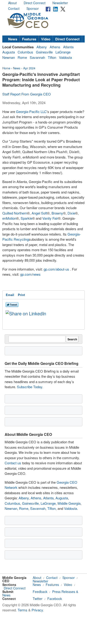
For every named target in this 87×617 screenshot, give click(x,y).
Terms (22, 609)
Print (21, 295)
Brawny (57, 213)
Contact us (13, 462)
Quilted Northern (14, 213)
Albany (41, 46)
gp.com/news (30, 274)
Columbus (25, 51)
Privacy (37, 609)
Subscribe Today (29, 386)
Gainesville (44, 51)
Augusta (8, 51)
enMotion (9, 218)
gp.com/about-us (56, 269)
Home (6, 68)
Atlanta (68, 46)
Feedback (40, 591)
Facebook (54, 598)
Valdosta (65, 57)
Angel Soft (39, 213)
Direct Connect (34, 2)
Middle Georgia (69, 503)
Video (45, 39)
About (12, 2)
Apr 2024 (29, 68)
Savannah (37, 57)
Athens (55, 46)
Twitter (37, 598)
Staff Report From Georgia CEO (26, 94)
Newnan (8, 57)
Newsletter (60, 2)
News (12, 39)
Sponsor (32, 8)
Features (29, 39)
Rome (22, 57)
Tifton (52, 57)
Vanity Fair (50, 218)
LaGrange (63, 51)
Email (10, 295)
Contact (13, 8)
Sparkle (26, 218)
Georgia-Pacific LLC (31, 111)
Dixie (71, 213)
